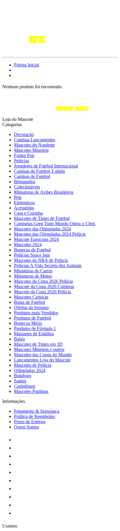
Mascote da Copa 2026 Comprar (44, 286)
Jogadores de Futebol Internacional (46, 165)
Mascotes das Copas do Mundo (43, 354)
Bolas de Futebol (29, 302)
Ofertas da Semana (31, 307)
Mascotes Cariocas (31, 296)
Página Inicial (26, 64)
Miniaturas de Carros (33, 270)
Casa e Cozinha (28, 213)
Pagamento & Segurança (36, 411)
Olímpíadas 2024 (29, 370)
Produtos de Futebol (32, 317)
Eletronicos (24, 202)
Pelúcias (21, 160)
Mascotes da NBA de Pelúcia (41, 260)
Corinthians (24, 386)
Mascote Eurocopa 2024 (36, 239)
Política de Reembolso (34, 416)
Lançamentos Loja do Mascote (42, 359)
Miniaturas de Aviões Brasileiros (43, 192)
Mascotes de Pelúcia (32, 365)
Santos (20, 380)
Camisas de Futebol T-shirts (39, 171)
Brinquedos (24, 181)
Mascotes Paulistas (31, 391)
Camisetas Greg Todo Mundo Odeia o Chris (54, 223)
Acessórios (24, 207)
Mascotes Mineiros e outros (39, 349)
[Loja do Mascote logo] (24, 49)
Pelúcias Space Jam (32, 255)
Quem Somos (26, 426)
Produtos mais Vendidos (36, 312)
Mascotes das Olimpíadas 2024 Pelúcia (50, 234)
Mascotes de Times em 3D (38, 344)
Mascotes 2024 (28, 244)
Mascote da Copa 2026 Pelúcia (42, 291)
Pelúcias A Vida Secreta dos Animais (48, 265)
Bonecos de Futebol (32, 249)
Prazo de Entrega (29, 421)
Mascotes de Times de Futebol (42, 218)
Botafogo (22, 375)
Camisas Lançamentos (34, 139)
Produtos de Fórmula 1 (35, 328)
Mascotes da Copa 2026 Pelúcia (43, 281)
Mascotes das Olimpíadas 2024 (42, 228)
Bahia (19, 338)
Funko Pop (24, 155)
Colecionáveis (27, 186)
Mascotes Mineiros (31, 150)
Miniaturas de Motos (33, 276)
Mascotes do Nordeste (34, 144)
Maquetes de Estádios (34, 333)
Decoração (24, 134)
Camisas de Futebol (32, 176)
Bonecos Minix (28, 323)
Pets (18, 197)
